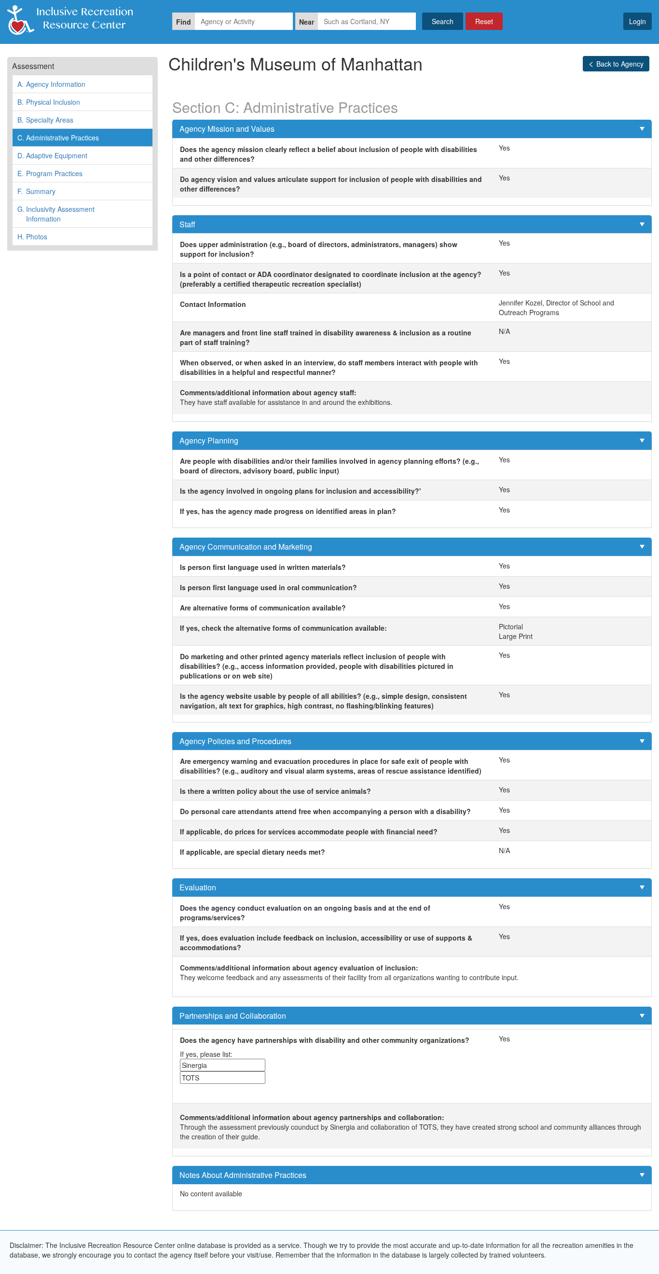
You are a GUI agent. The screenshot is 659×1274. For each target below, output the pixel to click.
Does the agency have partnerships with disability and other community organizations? (324, 1040)
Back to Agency (620, 64)
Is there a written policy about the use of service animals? (275, 791)
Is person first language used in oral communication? (268, 587)
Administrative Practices (58, 137)
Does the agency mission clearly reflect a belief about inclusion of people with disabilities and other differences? (328, 154)
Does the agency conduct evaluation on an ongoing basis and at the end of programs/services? (305, 912)
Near (306, 22)
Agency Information (51, 84)
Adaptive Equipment (52, 155)
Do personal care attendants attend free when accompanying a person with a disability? (325, 811)
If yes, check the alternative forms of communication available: (283, 628)
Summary (36, 191)
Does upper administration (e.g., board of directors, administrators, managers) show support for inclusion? (318, 249)
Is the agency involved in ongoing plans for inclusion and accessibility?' (300, 491)
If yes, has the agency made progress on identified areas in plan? (288, 511)
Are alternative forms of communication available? (263, 607)
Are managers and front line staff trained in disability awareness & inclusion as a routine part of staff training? (325, 337)
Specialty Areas (45, 120)
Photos (32, 236)
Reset (484, 21)
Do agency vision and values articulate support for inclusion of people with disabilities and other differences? (331, 184)
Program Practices (49, 173)
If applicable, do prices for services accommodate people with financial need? (309, 831)
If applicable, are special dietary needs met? (252, 852)
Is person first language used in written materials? (263, 567)
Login (637, 21)
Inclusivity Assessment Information (56, 213)
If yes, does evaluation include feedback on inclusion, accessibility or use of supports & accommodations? (326, 942)
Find (183, 22)
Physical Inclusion (48, 102)
